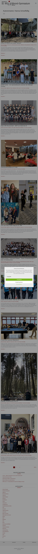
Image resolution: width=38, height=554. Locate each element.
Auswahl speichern (19, 282)
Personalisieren (19, 284)
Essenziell (9, 276)
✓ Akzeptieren (19, 279)
